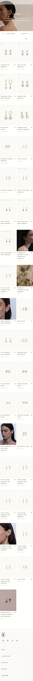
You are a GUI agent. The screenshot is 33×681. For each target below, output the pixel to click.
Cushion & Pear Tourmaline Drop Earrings (6, 548)
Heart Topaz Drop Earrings (23, 191)
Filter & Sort (10, 33)
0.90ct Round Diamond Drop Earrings (5, 581)
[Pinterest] (7, 640)
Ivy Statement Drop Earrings (5, 353)
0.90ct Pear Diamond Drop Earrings (22, 514)
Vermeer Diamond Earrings (7, 159)
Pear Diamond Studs (5, 416)
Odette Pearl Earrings (21, 65)
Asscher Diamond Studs (23, 416)
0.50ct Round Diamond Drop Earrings (22, 548)
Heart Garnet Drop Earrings (5, 222)
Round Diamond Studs (22, 384)
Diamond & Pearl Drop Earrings (6, 97)
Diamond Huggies (6, 190)
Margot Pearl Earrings (22, 97)
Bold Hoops (21, 321)
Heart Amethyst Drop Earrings (22, 222)
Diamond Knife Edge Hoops (22, 353)
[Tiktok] (17, 640)
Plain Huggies (22, 158)
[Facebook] (12, 640)
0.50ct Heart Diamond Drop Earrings (5, 289)
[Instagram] (3, 640)
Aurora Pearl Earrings (5, 65)
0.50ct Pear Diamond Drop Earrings (5, 514)
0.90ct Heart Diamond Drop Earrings (22, 481)
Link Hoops (21, 579)
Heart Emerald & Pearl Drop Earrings (6, 448)
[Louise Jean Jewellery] (16, 2)
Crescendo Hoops (23, 446)
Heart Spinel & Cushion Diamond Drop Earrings (7, 614)
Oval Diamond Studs (5, 384)
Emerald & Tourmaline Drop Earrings (23, 289)
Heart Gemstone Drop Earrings (6, 253)
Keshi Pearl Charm (4, 128)
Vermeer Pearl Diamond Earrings (23, 128)
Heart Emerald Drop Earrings (6, 322)
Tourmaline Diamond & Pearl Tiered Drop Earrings (23, 255)
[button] (16, 650)
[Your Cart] (30, 2)
